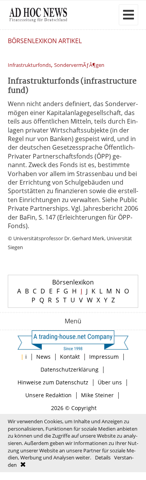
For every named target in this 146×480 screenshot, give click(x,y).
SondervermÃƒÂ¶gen (79, 65)
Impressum (104, 356)
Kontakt (70, 356)
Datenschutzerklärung (69, 369)
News (43, 356)
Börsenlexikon (73, 282)
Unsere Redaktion (48, 395)
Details (103, 457)
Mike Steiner (97, 395)
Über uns (110, 382)
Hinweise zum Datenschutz (53, 382)
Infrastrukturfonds (29, 65)
